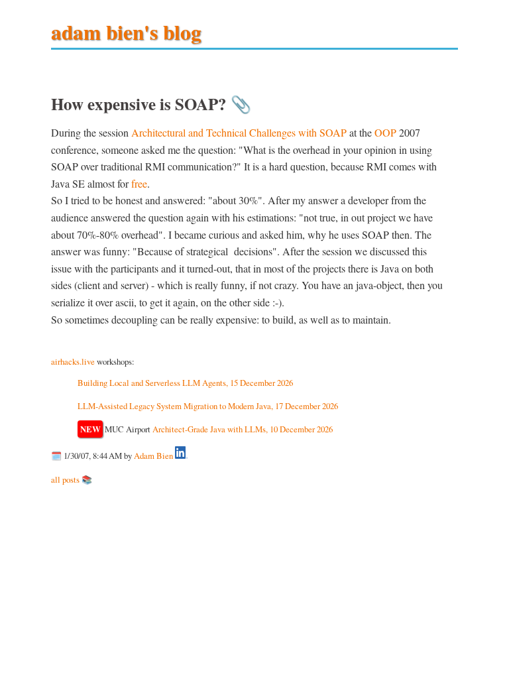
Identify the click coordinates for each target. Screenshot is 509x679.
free (139, 183)
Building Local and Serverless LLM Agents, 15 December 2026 (185, 383)
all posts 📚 (71, 479)
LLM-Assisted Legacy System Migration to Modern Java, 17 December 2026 (208, 406)
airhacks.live (73, 361)
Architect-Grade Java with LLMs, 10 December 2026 (242, 429)
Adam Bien (153, 456)
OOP (385, 132)
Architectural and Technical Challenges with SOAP (239, 132)
